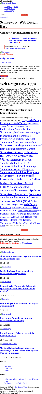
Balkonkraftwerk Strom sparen (16, 48)
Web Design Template (25, 214)
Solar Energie (9, 11)
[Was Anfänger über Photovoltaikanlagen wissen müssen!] (4, 299)
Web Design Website (20, 223)
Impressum (8, 368)
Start (6, 381)
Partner (7, 370)
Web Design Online (14, 204)
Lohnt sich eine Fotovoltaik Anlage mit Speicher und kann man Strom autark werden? (18, 288)
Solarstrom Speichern (14, 194)
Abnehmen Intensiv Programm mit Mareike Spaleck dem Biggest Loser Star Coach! (23, 40)
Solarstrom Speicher (27, 190)
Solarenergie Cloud (12, 132)
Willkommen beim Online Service (16, 383)
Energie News (9, 9)
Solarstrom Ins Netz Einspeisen (17, 169)
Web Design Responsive (22, 207)
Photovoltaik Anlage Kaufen (19, 126)
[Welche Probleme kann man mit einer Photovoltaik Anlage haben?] (5, 267)
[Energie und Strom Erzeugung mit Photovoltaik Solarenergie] (5, 314)
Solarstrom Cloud (11, 152)
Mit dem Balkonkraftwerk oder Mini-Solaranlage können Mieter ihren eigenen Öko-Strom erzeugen (19, 350)
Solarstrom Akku (9, 141)
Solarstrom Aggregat (24, 138)
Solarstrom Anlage (12, 145)
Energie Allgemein (11, 7)
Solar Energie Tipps (20, 387)
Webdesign (18, 201)
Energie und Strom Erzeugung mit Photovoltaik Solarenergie (16, 319)
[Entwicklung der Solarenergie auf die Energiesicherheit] (5, 329)
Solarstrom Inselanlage (23, 165)
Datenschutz (8, 366)
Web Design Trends (21, 216)
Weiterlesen (4, 76)
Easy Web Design (31, 120)
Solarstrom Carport (24, 148)
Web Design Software (27, 210)
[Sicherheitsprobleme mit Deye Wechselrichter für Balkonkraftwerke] (7, 252)
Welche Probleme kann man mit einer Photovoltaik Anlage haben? (17, 272)
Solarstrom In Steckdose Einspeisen (19, 172)
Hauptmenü (4, 17)
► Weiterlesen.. (26, 243)
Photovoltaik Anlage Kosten (15, 128)
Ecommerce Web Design (13, 123)
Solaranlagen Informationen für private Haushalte (21, 379)
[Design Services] (21, 52)
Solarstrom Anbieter (30, 141)
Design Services (7, 58)
